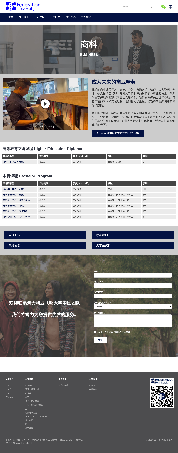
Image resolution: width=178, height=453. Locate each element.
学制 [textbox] (145, 156)
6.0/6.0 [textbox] (41, 189)
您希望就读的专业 (102, 302)
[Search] (151, 6)
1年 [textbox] (144, 162)
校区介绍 (9, 389)
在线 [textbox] (110, 189)
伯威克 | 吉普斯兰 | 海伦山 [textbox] (120, 195)
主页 (10, 17)
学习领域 (39, 17)
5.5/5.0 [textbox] (41, 162)
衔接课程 (29, 385)
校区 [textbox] (110, 156)
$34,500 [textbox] (77, 162)
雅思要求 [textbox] (43, 156)
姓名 (96, 271)
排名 (7, 393)
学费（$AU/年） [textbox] (82, 156)
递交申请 (93, 385)
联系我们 (93, 389)
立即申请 (86, 17)
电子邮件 (98, 282)
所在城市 (98, 292)
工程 (27, 409)
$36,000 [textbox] (77, 195)
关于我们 (24, 17)
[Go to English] (170, 7)
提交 (100, 340)
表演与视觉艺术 (32, 389)
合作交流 (71, 17)
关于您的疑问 (100, 313)
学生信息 (55, 17)
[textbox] (19, 162)
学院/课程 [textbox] (8, 156)
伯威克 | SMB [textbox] (114, 162)
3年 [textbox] (144, 195)
